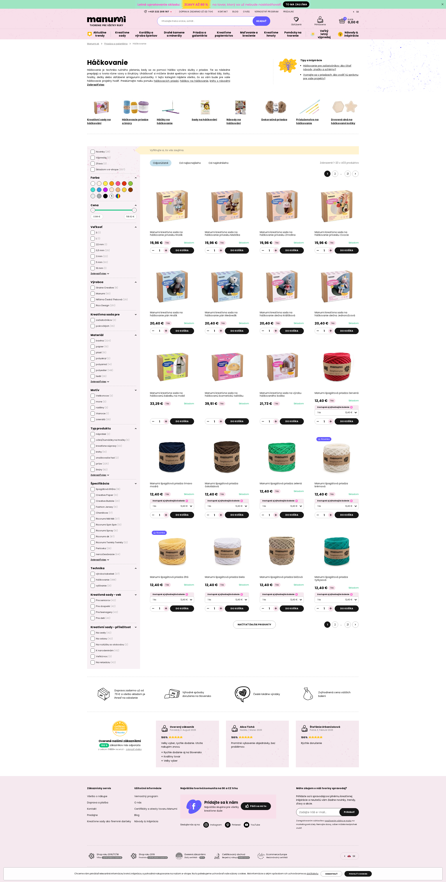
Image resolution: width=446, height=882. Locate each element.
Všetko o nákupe (97, 796)
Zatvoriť (442, 4)
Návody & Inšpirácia (146, 821)
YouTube (255, 824)
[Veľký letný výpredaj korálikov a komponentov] (223, 4)
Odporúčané (160, 163)
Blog (235, 11)
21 (348, 173)
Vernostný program (267, 11)
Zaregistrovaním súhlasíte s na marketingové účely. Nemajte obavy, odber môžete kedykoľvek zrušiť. (326, 824)
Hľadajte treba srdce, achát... (178, 21)
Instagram (216, 824)
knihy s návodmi (220, 81)
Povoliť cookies (358, 873)
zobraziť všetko (134, 749)
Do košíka (182, 250)
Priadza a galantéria (116, 43)
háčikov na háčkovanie (194, 81)
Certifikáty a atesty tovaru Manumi (155, 809)
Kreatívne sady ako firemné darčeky (109, 821)
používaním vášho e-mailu (338, 820)
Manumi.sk (93, 43)
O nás (246, 11)
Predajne (288, 11)
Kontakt (223, 11)
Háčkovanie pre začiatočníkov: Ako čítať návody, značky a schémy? (327, 67)
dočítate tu (312, 873)
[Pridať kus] (166, 250)
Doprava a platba (97, 802)
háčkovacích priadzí (166, 81)
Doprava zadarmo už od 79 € (196, 11)
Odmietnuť (331, 873)
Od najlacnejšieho (190, 163)
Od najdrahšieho (219, 163)
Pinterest (236, 824)
